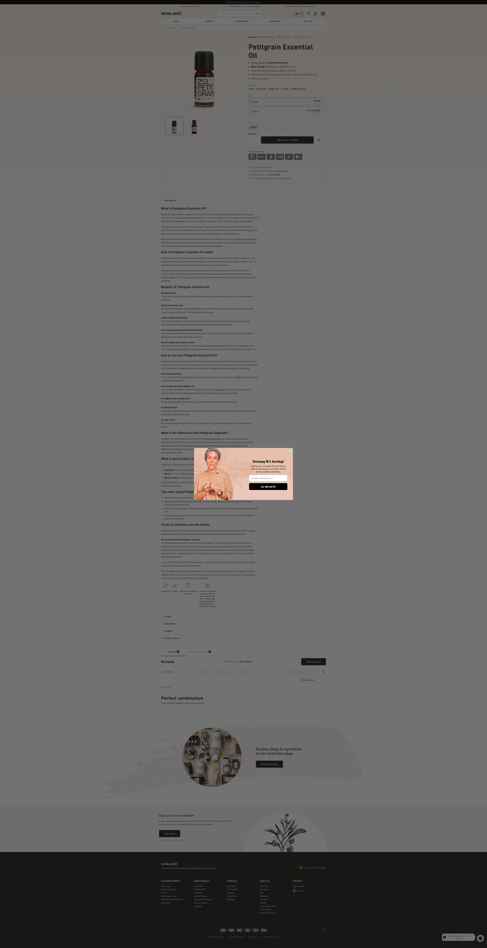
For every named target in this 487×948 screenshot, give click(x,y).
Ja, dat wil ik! (268, 486)
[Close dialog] (290, 450)
